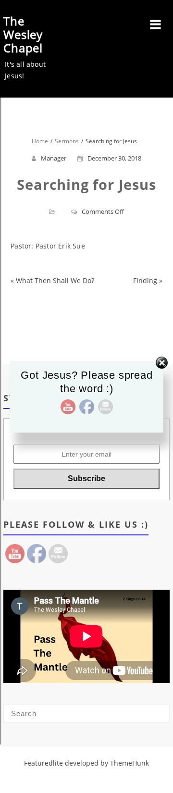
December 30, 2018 (114, 158)
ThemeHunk (129, 763)
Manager (53, 158)
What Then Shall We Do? (55, 280)
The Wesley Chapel (23, 34)
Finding (145, 280)
